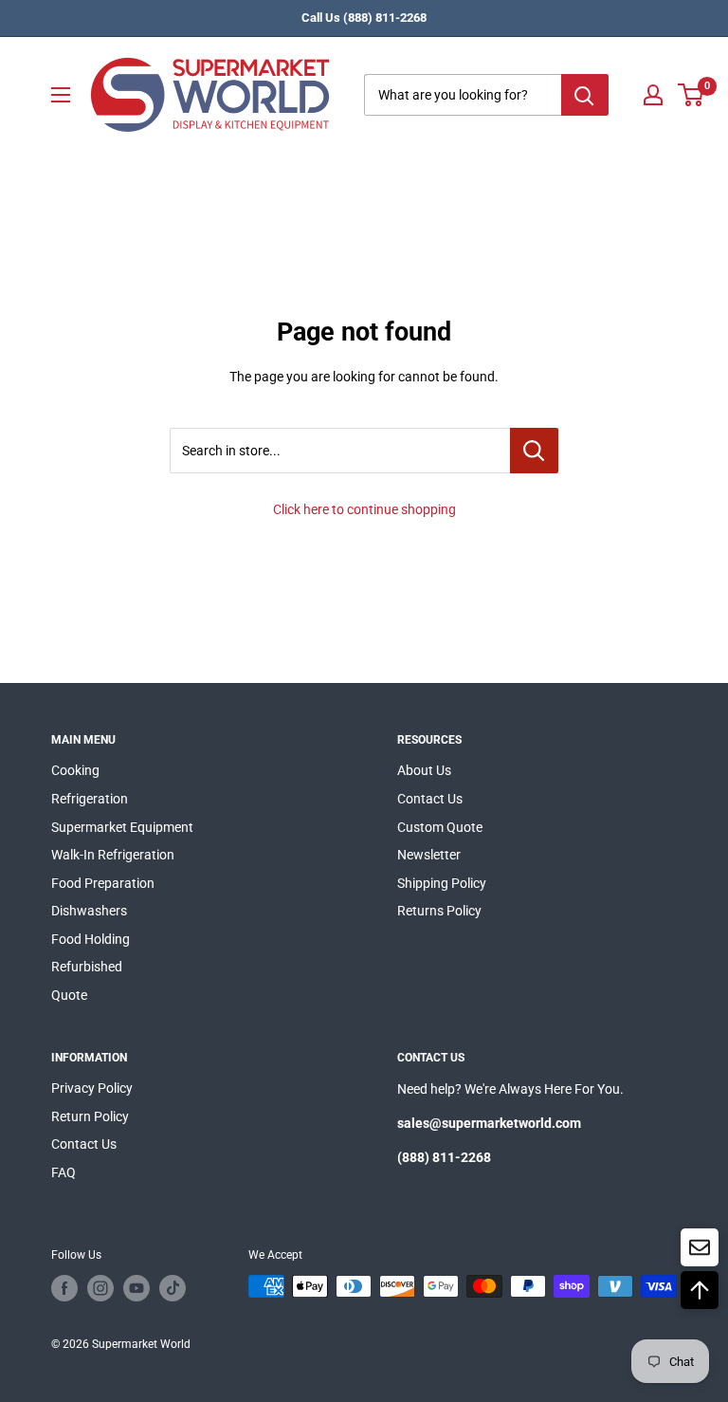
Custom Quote (439, 827)
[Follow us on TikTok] (172, 1288)
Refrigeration (89, 798)
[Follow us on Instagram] (100, 1288)
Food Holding (90, 939)
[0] (691, 94)
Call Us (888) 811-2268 (364, 17)
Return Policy (90, 1116)
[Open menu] (60, 94)
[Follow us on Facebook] (64, 1288)
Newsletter (429, 854)
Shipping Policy (441, 883)
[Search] (585, 95)
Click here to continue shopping (364, 509)
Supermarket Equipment (122, 827)
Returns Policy (439, 910)
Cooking (75, 770)
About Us (424, 770)
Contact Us (430, 798)
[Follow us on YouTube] (136, 1288)
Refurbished (86, 966)
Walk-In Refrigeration (112, 854)
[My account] (653, 94)
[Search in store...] (534, 450)
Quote (69, 995)
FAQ (63, 1172)
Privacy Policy (92, 1088)
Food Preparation (103, 883)
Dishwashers (89, 910)
